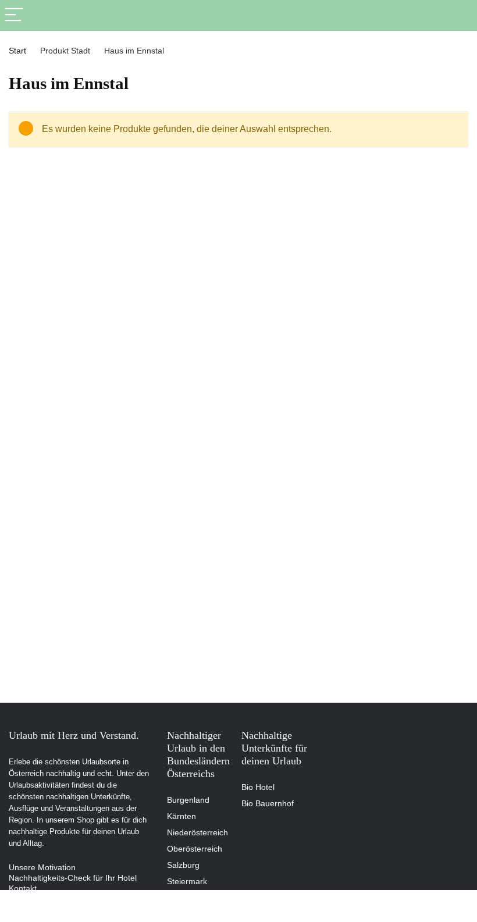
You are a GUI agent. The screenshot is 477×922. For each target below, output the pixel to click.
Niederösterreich (197, 832)
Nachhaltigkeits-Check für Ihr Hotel (73, 877)
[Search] (459, 15)
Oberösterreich (194, 848)
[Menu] (14, 15)
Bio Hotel (258, 787)
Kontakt (23, 888)
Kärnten (181, 816)
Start (17, 50)
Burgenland (188, 799)
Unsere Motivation (42, 867)
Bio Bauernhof (267, 803)
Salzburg (183, 865)
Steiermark (187, 881)
